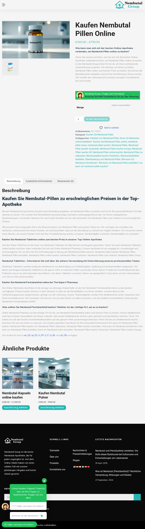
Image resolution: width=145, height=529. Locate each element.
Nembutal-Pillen (119, 145)
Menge (80, 107)
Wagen (76, 460)
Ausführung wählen (16, 407)
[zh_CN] (89, 466)
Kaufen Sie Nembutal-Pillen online (110, 141)
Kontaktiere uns (57, 469)
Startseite (54, 450)
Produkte (54, 463)
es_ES (34, 335)
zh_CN (63, 335)
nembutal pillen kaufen (99, 145)
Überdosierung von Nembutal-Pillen (102, 159)
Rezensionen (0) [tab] (65, 181)
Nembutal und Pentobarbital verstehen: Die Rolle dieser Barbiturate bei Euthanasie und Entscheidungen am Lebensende (116, 454)
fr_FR (41, 335)
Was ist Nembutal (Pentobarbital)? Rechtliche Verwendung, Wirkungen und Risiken (118, 473)
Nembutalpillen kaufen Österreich (103, 155)
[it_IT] (83, 466)
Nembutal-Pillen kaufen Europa (115, 148)
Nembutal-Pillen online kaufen (108, 152)
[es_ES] (77, 466)
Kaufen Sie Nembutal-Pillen (99, 134)
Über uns (54, 456)
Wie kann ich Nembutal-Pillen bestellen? (119, 162)
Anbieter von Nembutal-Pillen (104, 138)
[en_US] (74, 466)
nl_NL (53, 335)
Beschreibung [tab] (13, 181)
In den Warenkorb (97, 119)
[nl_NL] (86, 466)
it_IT (47, 335)
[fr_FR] (80, 466)
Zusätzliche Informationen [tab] (39, 181)
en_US (27, 335)
